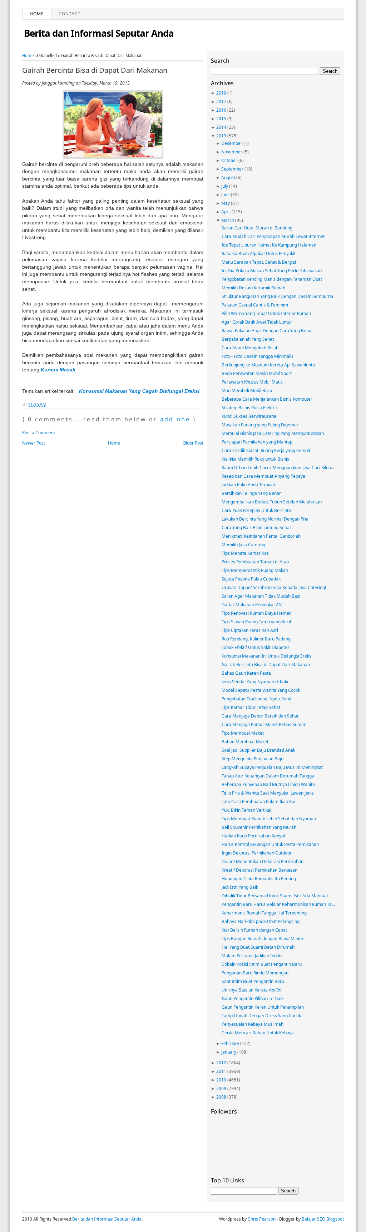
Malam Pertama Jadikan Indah (252, 956)
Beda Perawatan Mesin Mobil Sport (257, 373)
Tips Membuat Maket (243, 733)
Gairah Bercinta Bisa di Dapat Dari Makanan (94, 70)
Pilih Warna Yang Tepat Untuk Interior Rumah (266, 313)
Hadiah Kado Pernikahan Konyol (253, 836)
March (227, 220)
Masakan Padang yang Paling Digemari (261, 425)
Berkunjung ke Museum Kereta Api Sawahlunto (268, 365)
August (228, 177)
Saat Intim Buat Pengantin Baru (253, 981)
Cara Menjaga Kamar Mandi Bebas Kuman (264, 724)
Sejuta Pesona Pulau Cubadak (251, 579)
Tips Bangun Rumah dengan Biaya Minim (262, 939)
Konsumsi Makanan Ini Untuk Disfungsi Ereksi (267, 656)
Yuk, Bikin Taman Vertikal (246, 810)
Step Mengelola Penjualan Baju (252, 759)
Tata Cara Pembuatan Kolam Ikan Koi (258, 801)
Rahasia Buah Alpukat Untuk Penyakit (259, 253)
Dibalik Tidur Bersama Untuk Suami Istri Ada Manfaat (275, 896)
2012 (221, 1063)
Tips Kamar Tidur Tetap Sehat (251, 707)
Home (37, 14)
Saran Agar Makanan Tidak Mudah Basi (261, 596)
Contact (70, 14)
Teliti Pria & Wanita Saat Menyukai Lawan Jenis (268, 793)
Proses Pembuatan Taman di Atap (255, 562)
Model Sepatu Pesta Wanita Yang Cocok (261, 690)
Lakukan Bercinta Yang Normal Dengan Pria (265, 519)
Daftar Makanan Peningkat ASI (252, 605)
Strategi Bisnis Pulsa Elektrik (250, 408)
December (231, 143)
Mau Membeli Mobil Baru (247, 390)
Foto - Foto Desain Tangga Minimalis (257, 356)
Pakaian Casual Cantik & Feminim (255, 305)
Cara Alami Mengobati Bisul (249, 348)
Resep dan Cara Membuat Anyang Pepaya (263, 476)
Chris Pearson (262, 1219)
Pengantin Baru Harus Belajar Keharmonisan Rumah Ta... (278, 904)
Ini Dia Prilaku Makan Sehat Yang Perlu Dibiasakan (272, 271)
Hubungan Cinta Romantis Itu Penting (259, 879)
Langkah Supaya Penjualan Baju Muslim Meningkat (272, 767)
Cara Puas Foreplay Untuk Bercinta (256, 510)
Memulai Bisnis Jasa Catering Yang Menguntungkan (273, 433)
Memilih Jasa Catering (243, 545)
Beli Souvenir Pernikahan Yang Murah (259, 827)
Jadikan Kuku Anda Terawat (248, 485)
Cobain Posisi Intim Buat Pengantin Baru (262, 964)
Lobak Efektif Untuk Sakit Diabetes (256, 647)
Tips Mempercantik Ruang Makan (255, 570)
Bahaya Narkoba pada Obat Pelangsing (261, 921)
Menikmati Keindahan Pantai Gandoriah (261, 536)
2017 (221, 101)
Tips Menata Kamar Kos (245, 553)
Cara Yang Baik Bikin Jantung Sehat (256, 527)
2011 (221, 1071)
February (230, 1043)
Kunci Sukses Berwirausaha (249, 416)
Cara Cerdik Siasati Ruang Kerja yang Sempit (266, 450)
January (228, 1052)
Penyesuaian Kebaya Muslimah (252, 1024)
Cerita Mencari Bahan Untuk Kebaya (258, 1033)
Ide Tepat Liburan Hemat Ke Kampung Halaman (269, 245)
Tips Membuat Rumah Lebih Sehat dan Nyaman (269, 819)
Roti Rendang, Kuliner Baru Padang (256, 639)
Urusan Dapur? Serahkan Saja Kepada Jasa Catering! (274, 587)
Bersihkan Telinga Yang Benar (251, 493)
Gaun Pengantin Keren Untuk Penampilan (263, 1007)
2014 (221, 127)
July (224, 186)
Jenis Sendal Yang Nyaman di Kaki (255, 682)
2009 (221, 1088)
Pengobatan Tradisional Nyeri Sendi (257, 699)
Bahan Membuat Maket (245, 742)
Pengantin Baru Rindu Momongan (255, 973)
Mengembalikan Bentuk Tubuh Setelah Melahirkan (272, 502)
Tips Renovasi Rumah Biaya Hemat (256, 613)
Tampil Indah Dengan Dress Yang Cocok (261, 1016)
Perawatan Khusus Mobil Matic (252, 382)
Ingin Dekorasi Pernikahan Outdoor (257, 853)
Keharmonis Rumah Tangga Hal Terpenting (264, 913)
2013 (221, 136)
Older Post (193, 443)
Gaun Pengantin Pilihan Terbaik (252, 998)
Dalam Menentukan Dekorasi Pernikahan (262, 861)
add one (175, 419)
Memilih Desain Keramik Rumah (253, 288)
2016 (221, 110)
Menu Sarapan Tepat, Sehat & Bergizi (259, 262)
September (232, 169)
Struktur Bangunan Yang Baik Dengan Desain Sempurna (277, 296)
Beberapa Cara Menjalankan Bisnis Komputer (267, 399)
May (225, 203)
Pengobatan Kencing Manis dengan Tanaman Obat (272, 279)
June (225, 195)
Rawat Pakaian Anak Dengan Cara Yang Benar (267, 331)
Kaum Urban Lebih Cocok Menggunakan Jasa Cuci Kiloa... (278, 468)
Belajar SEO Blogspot (323, 1219)
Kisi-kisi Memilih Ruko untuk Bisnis (255, 459)
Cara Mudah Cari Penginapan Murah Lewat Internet (273, 236)
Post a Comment (38, 433)
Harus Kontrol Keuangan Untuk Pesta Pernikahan (270, 844)
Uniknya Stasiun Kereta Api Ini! (252, 990)
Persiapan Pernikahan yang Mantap (257, 442)
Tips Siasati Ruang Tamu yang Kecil (256, 622)
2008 (221, 1097)
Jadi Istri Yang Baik (240, 887)
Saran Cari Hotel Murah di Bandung (257, 228)
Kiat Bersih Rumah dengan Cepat (254, 930)
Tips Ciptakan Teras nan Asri (250, 630)
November (231, 152)
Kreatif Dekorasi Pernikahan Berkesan (259, 870)
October (229, 160)
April (226, 212)
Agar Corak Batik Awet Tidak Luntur (257, 322)
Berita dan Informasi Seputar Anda (99, 33)
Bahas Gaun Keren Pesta (246, 673)
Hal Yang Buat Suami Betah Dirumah (258, 947)
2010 (221, 1080)
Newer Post (33, 443)
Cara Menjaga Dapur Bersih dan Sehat (260, 716)
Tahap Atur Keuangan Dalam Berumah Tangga (268, 776)
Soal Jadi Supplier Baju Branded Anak (258, 750)
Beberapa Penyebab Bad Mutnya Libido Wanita (268, 784)
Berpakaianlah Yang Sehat (248, 339)
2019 (221, 93)
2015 (221, 119)
